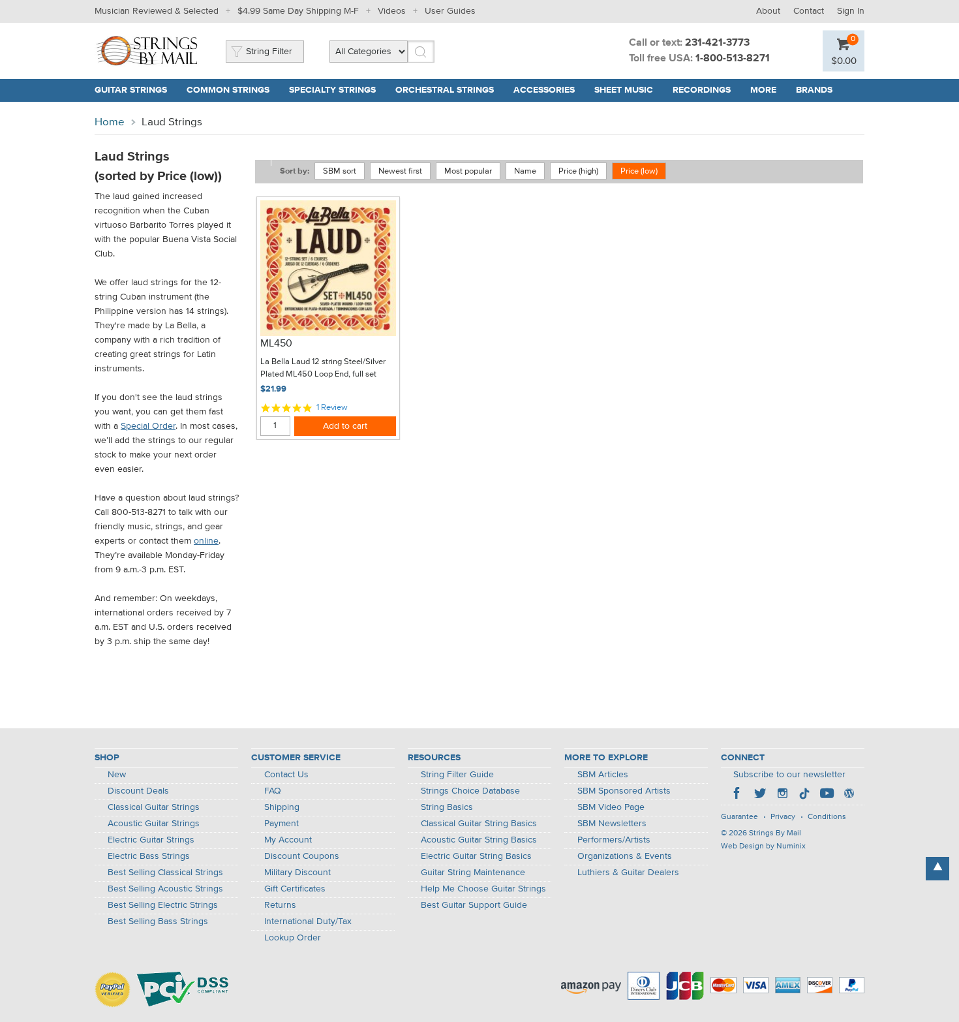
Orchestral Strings (444, 90)
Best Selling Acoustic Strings (165, 888)
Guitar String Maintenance (473, 872)
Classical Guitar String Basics (479, 823)
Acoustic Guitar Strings (154, 823)
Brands (814, 90)
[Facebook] (738, 795)
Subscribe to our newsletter (789, 774)
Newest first (400, 171)
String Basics (447, 807)
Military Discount (297, 872)
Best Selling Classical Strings (165, 872)
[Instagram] (782, 795)
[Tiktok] (804, 795)
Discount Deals (138, 791)
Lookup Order (292, 937)
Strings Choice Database (470, 791)
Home (110, 122)
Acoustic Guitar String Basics (479, 839)
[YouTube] (826, 795)
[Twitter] (760, 795)
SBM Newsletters (612, 823)
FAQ (272, 791)
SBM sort (339, 171)
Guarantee (739, 817)
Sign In (850, 11)
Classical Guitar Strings (154, 807)
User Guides (450, 11)
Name (525, 171)
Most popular (468, 171)
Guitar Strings (131, 90)
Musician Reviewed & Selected (157, 11)
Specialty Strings (332, 90)
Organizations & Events (624, 856)
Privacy (782, 817)
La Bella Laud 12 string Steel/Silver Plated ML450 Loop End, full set (323, 368)
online (206, 541)
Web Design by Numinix (763, 846)
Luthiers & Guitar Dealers (628, 872)
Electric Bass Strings (149, 856)
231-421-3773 (717, 43)
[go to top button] (937, 868)
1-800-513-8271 (732, 59)
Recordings (702, 90)
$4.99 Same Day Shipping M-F (298, 11)
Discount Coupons (301, 856)
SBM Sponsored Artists (624, 791)
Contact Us (286, 774)
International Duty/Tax (308, 921)
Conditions (827, 817)
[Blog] (849, 795)
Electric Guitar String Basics (476, 856)
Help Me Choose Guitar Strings (483, 888)
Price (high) (578, 171)
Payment (281, 823)
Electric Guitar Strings (151, 839)
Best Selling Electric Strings (163, 905)
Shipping (281, 807)
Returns (280, 905)
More (763, 90)
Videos (392, 11)
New (117, 774)
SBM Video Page (611, 807)
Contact (808, 11)
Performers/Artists (613, 839)
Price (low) (639, 171)
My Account (288, 839)
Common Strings (228, 90)
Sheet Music (623, 90)
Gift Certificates (295, 888)
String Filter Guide (457, 774)
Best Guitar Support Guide (474, 905)
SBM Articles (602, 774)
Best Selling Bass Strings (158, 921)
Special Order (148, 426)
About (768, 11)
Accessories (544, 90)
